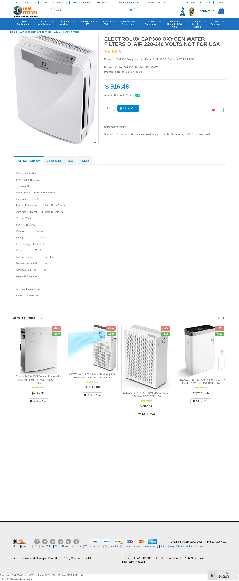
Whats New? (61, 546)
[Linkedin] (52, 541)
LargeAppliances (23, 23)
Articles (180, 546)
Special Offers (81, 2)
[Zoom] (95, 142)
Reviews (84, 160)
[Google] (60, 541)
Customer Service (131, 546)
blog (171, 546)
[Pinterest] (68, 541)
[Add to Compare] (222, 110)
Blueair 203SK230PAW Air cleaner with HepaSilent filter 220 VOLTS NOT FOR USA (38, 380)
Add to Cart (129, 108)
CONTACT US (207, 11)
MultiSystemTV (87, 23)
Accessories (54, 160)
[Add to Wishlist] (213, 110)
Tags (70, 160)
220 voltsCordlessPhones (197, 24)
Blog (44, 2)
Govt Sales (46, 546)
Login (220, 2)
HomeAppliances (44, 23)
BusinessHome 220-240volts (175, 24)
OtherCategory (216, 23)
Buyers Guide (103, 2)
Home (16, 2)
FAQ (35, 546)
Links (189, 546)
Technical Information (28, 160)
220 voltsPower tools (151, 23)
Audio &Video (107, 23)
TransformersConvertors (128, 23)
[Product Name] (38, 349)
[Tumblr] (76, 541)
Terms (164, 546)
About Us (30, 2)
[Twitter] (45, 541)
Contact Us (60, 2)
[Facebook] (37, 541)
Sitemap (198, 546)
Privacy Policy (151, 546)
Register (205, 2)
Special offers (111, 546)
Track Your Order (128, 2)
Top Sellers (76, 546)
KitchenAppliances (65, 23)
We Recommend (93, 546)
